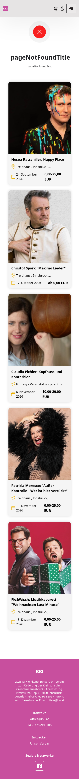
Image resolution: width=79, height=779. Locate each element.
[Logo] (5, 8)
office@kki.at (39, 719)
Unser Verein (39, 743)
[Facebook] (39, 766)
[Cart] (55, 8)
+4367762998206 (39, 725)
